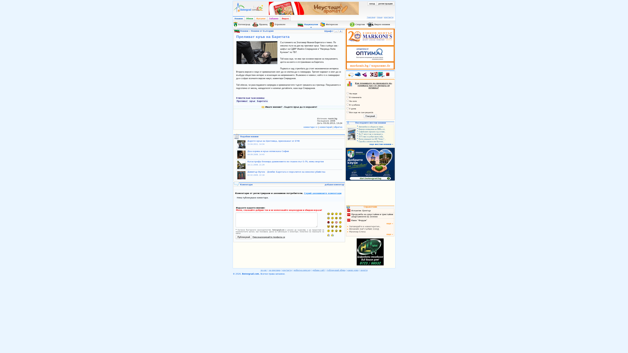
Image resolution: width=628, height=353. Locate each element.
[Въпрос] (332, 231)
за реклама (274, 270)
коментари (311, 127)
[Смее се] (340, 218)
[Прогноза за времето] (351, 75)
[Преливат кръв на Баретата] (256, 63)
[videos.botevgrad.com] (332, 235)
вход (372, 4)
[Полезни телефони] (389, 75)
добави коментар (334, 185)
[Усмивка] (332, 214)
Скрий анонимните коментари (322, 193)
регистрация (385, 4)
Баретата (262, 101)
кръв (252, 101)
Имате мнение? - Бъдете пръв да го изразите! (291, 107)
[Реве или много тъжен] (340, 222)
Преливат (242, 101)
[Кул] (336, 218)
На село (353, 101)
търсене (371, 17)
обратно (338, 127)
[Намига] (340, 226)
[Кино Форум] (377, 74)
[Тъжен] (336, 214)
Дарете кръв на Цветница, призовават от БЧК (273, 141)
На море (353, 94)
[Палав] (332, 226)
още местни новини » (381, 144)
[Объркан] (332, 218)
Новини (239, 18)
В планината (355, 97)
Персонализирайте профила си (269, 237)
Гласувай (370, 116)
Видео (285, 18)
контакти (388, 17)
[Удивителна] (328, 231)
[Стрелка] (340, 231)
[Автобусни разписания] (358, 75)
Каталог (261, 18)
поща (379, 17)
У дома (352, 109)
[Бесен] (328, 222)
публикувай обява (336, 270)
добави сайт (318, 270)
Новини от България (262, 31)
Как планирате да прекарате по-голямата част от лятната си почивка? (373, 85)
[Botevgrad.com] (328, 235)
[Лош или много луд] (328, 226)
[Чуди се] (336, 226)
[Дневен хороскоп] (365, 75)
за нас (264, 270)
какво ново (352, 270)
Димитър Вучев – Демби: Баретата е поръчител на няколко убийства (286, 172)
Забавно (273, 18)
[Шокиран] (328, 218)
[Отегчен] (336, 222)
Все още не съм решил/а (361, 112)
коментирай (326, 127)
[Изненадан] (340, 214)
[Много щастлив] (328, 214)
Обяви (249, 18)
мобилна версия (302, 270)
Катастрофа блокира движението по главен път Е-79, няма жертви (285, 161)
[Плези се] (332, 222)
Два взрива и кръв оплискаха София (268, 151)
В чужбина (354, 105)
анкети (364, 270)
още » (389, 223)
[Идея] (336, 231)
